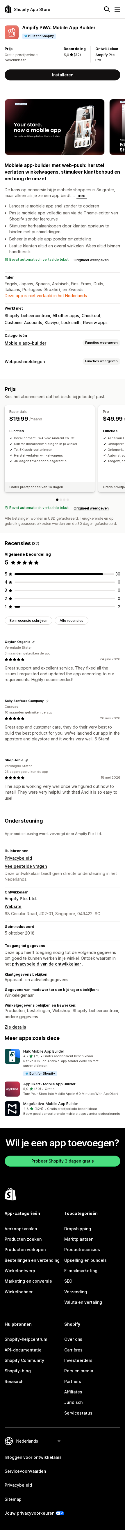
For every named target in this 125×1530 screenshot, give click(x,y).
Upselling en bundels (85, 1260)
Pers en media (78, 1370)
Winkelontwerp (20, 1270)
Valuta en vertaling (83, 1302)
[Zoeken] (107, 9)
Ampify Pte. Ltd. (21, 898)
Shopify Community (24, 1360)
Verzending (75, 1291)
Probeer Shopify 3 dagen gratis (62, 1160)
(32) (77, 55)
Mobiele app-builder (25, 343)
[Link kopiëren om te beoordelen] (33, 642)
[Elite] (68, 500)
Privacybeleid (18, 858)
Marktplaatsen (78, 1239)
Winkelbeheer (19, 1291)
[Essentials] (57, 500)
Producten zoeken (23, 1239)
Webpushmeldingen (25, 361)
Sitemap (13, 1499)
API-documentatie (23, 1349)
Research (14, 1381)
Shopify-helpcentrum (26, 1339)
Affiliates (73, 1391)
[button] (62, 1063)
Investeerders (78, 1360)
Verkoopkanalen (21, 1228)
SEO (68, 1281)
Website (13, 906)
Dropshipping (77, 1228)
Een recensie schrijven (28, 620)
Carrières (73, 1349)
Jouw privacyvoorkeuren (29, 1513)
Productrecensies (82, 1249)
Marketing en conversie (28, 1281)
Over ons (73, 1339)
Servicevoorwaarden (25, 1471)
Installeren (62, 74)
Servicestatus (78, 1413)
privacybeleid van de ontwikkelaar (46, 963)
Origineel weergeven (91, 260)
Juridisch (73, 1402)
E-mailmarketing (80, 1270)
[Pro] (61, 500)
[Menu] (117, 9)
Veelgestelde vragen (26, 866)
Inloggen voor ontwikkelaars (33, 1457)
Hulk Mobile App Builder (43, 1051)
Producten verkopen (25, 1249)
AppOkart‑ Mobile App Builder (49, 1084)
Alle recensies (71, 620)
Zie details (15, 1027)
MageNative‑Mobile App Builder (50, 1103)
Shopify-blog (18, 1370)
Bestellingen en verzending (32, 1260)
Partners (72, 1381)
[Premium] (64, 500)
